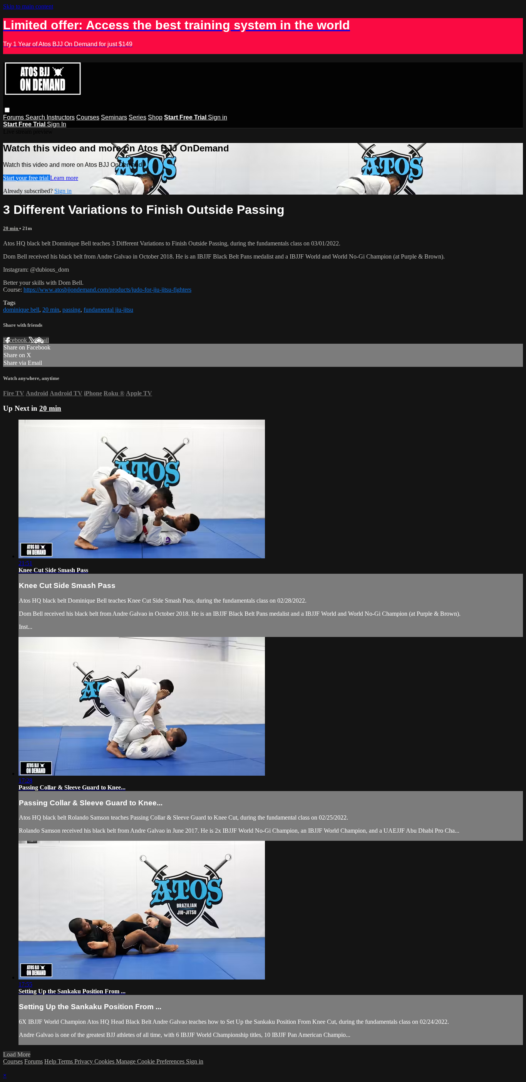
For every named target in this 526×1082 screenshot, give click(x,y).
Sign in (217, 117)
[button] (7, 110)
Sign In (56, 124)
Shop (155, 117)
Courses (87, 117)
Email (42, 340)
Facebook (15, 340)
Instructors (61, 117)
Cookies (105, 1061)
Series (137, 117)
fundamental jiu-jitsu (108, 309)
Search (36, 117)
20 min (11, 228)
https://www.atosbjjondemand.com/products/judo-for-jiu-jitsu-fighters (107, 289)
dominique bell (21, 309)
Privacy (84, 1061)
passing (71, 309)
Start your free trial (26, 178)
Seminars (114, 117)
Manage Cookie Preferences (151, 1061)
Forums (14, 117)
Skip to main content (28, 6)
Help (51, 1061)
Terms (66, 1061)
